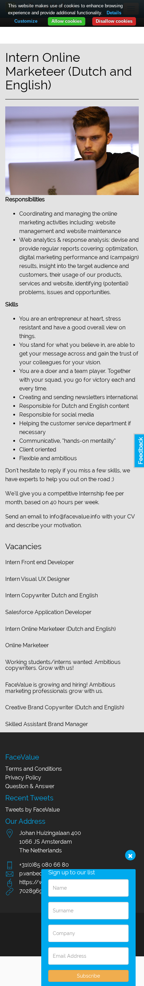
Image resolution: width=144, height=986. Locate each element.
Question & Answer (30, 786)
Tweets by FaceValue (32, 809)
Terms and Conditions (33, 768)
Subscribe (88, 976)
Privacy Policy (23, 777)
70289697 (32, 891)
